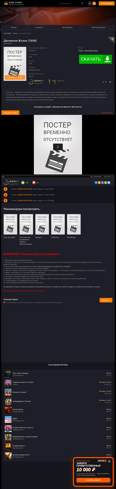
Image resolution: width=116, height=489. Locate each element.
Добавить (106, 300)
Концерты (39, 27)
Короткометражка (91, 50)
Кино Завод (7, 33)
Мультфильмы (67, 27)
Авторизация (106, 3)
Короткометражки (98, 27)
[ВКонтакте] (96, 182)
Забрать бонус (93, 480)
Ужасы (15, 33)
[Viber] (102, 182)
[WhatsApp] (105, 182)
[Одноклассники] (99, 182)
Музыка (14, 27)
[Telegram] (108, 182)
